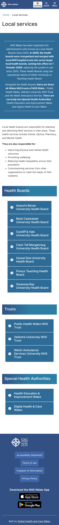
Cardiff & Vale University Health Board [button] (32, 233)
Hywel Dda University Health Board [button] (31, 259)
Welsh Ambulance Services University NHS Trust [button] (30, 353)
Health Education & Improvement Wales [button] (27, 395)
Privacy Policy (29, 478)
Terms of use (29, 462)
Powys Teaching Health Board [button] (32, 272)
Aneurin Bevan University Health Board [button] (32, 207)
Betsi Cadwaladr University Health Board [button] (32, 220)
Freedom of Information (29, 470)
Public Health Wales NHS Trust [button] (31, 325)
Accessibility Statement (29, 455)
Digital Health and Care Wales (34, 521)
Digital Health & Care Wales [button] (28, 408)
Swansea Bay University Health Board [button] (32, 286)
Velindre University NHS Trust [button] (30, 338)
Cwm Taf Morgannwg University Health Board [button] (32, 246)
